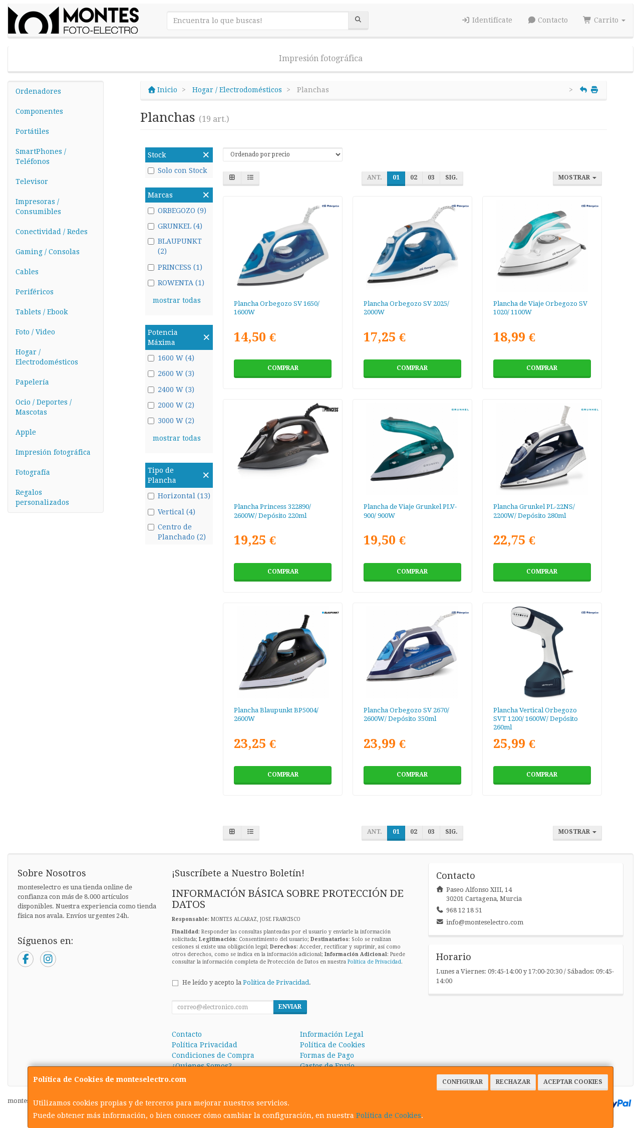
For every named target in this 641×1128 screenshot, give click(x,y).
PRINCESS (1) (180, 267)
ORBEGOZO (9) (182, 211)
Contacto (552, 20)
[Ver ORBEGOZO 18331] (542, 652)
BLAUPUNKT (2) (180, 246)
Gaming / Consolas (48, 252)
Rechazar (513, 1081)
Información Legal (332, 1034)
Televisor (32, 181)
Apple (26, 432)
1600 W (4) (176, 358)
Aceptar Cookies (572, 1081)
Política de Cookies (388, 1115)
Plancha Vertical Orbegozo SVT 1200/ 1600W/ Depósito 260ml (535, 718)
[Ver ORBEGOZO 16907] (412, 652)
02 (413, 177)
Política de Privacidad (374, 962)
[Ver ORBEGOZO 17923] (542, 246)
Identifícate (491, 20)
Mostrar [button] (574, 177)
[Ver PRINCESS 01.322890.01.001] (283, 449)
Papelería (32, 382)
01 (396, 177)
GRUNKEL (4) (180, 226)
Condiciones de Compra (213, 1055)
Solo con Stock (182, 170)
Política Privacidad (204, 1045)
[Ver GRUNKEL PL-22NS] (542, 449)
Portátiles (32, 131)
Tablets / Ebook (42, 312)
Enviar (289, 1006)
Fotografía (33, 472)
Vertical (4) (176, 512)
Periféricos (35, 292)
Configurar (462, 1081)
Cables (27, 272)
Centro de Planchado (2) (182, 532)
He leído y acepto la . (246, 982)
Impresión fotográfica (321, 58)
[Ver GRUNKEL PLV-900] (412, 449)
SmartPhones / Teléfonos (41, 156)
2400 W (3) (176, 390)
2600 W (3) (176, 373)
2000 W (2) (176, 405)
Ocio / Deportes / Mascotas (44, 407)
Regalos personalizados (42, 497)
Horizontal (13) (184, 496)
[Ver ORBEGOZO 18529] (283, 246)
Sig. (451, 177)
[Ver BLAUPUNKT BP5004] (283, 652)
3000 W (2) (176, 421)
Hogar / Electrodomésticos (47, 357)
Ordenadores (38, 91)
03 (431, 177)
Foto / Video (35, 332)
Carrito (606, 20)
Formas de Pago (327, 1055)
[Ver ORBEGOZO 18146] (412, 246)
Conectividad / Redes (52, 232)
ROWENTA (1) (181, 283)
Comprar (282, 367)
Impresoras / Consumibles (38, 207)
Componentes (39, 111)
